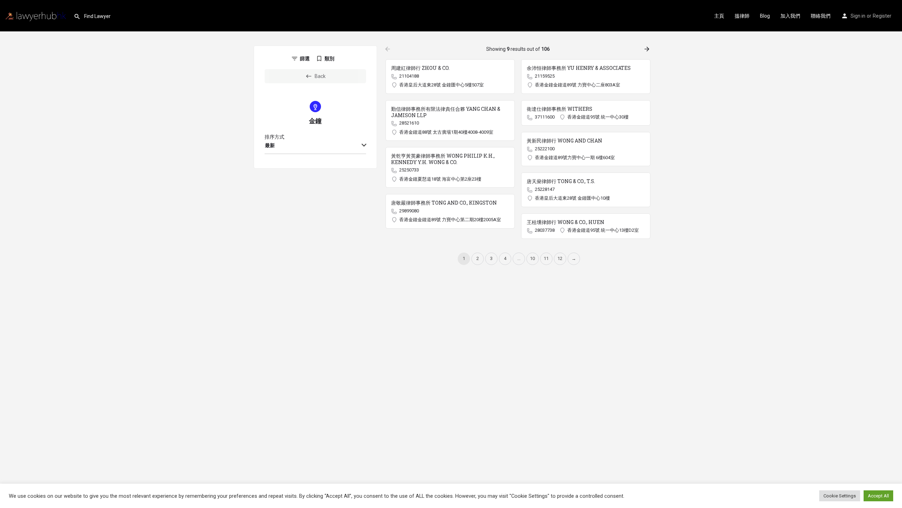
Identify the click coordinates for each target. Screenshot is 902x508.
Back (320, 76)
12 (559, 258)
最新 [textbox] (270, 145)
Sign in (858, 16)
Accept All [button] (878, 495)
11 (546, 258)
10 (532, 258)
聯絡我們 (820, 16)
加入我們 (790, 16)
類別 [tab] (329, 58)
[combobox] (315, 145)
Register (882, 16)
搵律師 (742, 16)
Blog (765, 16)
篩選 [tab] (305, 58)
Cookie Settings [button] (839, 495)
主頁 (719, 16)
